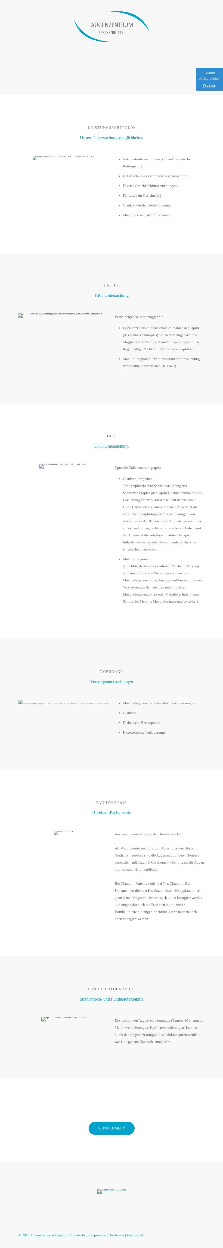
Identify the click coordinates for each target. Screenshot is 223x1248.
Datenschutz (136, 1235)
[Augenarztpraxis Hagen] (111, 26)
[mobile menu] (195, 26)
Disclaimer (116, 1235)
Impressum (98, 1235)
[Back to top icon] (199, 1235)
